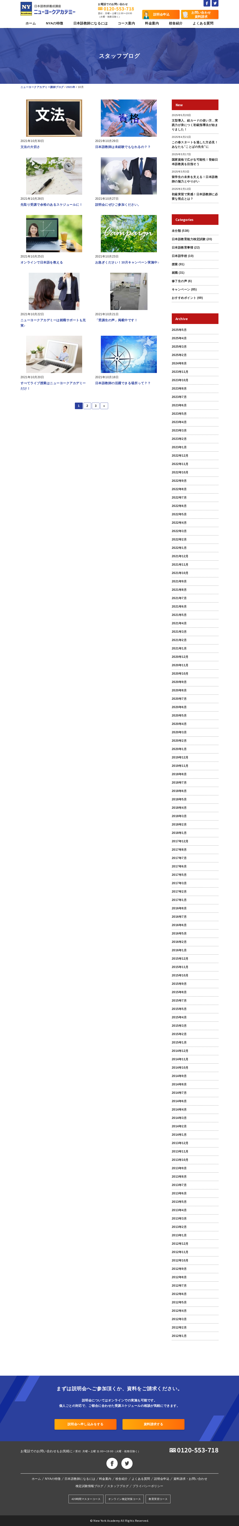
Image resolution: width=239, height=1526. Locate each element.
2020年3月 (179, 732)
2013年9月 (179, 1168)
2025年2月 (179, 355)
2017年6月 (179, 866)
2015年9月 (179, 983)
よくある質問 (203, 23)
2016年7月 (179, 916)
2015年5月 (179, 1009)
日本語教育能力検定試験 (189, 239)
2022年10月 (180, 472)
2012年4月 (179, 1310)
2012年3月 (179, 1319)
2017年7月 (179, 858)
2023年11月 (180, 371)
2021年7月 (179, 598)
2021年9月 (179, 581)
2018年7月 (179, 782)
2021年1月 (179, 648)
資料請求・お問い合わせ (190, 1478)
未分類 (176, 230)
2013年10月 (180, 1159)
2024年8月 (179, 363)
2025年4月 (179, 338)
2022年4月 (179, 522)
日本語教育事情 (182, 247)
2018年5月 (179, 799)
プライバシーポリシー (148, 1486)
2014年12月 (180, 1050)
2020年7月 (179, 698)
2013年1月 (179, 1235)
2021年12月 (180, 556)
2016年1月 (179, 950)
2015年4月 (179, 1017)
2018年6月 (179, 791)
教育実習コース (158, 1498)
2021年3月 (179, 631)
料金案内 (152, 23)
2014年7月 (179, 1092)
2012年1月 (179, 1335)
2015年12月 (180, 958)
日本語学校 (179, 255)
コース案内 (126, 23)
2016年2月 (179, 941)
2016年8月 (179, 908)
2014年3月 (179, 1117)
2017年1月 (179, 900)
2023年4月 (179, 422)
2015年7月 (179, 1000)
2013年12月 (180, 1143)
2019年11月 (180, 765)
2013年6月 (179, 1193)
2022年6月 (179, 505)
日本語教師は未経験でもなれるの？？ (123, 147)
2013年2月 (179, 1226)
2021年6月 (179, 606)
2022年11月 (180, 464)
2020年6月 (179, 707)
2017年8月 (179, 849)
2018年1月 (179, 832)
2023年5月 (179, 413)
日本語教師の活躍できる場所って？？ (123, 383)
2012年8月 (179, 1277)
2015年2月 (179, 1034)
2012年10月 (180, 1260)
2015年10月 (180, 975)
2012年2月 (179, 1327)
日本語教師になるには (90, 23)
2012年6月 (179, 1294)
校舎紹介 (176, 23)
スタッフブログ (118, 1486)
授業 (175, 264)
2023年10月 (180, 380)
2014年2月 (179, 1126)
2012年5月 (179, 1302)
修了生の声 (179, 281)
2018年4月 (179, 807)
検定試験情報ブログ (89, 1486)
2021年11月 (180, 564)
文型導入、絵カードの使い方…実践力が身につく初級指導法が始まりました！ (195, 125)
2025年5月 (179, 329)
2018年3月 (179, 816)
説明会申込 (161, 14)
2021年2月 (179, 640)
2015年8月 (179, 992)
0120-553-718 (197, 1449)
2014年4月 (179, 1109)
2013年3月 (179, 1218)
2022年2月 (179, 539)
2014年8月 (179, 1084)
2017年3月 (179, 883)
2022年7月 (179, 497)
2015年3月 (179, 1025)
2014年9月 (179, 1076)
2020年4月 (179, 723)
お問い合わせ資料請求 (201, 14)
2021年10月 (180, 573)
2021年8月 (179, 589)
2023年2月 (179, 438)
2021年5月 (179, 614)
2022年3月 (179, 531)
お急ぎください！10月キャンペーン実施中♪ (127, 262)
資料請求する (153, 1424)
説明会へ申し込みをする (85, 1424)
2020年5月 (179, 715)
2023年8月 (179, 388)
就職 (175, 272)
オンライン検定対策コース (124, 1498)
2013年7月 (179, 1185)
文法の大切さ (30, 147)
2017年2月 (179, 891)
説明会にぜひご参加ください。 (118, 204)
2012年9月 (179, 1268)
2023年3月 (179, 430)
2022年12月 (180, 455)
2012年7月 (179, 1285)
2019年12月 (180, 757)
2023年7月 (179, 397)
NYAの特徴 (54, 23)
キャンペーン (181, 289)
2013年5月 (179, 1201)
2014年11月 (180, 1059)
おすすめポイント (184, 297)
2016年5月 (179, 933)
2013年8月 (179, 1176)
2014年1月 (179, 1134)
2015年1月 (179, 1042)
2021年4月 (179, 623)
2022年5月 (179, 514)
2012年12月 (180, 1243)
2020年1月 (179, 749)
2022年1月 (179, 547)
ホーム (31, 23)
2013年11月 (180, 1151)
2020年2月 (179, 740)
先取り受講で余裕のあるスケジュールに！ (52, 204)
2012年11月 (180, 1252)
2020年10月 (180, 673)
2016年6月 (179, 925)
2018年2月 (179, 824)
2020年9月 (179, 682)
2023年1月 (179, 447)
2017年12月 (180, 841)
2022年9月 (179, 480)
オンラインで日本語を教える (42, 262)
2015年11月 (180, 967)
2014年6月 (179, 1101)
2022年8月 (179, 489)
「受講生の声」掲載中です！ (116, 320)
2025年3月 (179, 346)
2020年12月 (180, 656)
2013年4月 (179, 1210)
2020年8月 (179, 690)
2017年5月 (179, 874)
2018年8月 (179, 774)
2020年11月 (180, 665)
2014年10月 (180, 1067)
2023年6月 (179, 405)
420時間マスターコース (86, 1498)
